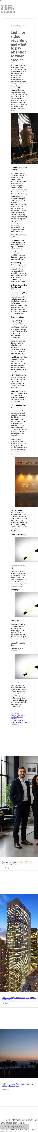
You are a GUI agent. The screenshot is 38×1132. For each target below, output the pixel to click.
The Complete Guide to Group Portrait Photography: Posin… (17, 863)
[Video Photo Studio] (8, 12)
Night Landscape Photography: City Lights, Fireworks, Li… (19, 998)
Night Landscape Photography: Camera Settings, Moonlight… (17, 1085)
